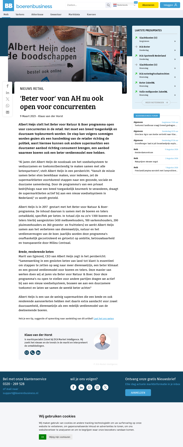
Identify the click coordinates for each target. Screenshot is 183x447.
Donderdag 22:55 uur (170, 131)
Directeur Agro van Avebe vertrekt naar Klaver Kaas (156, 134)
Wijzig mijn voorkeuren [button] (59, 437)
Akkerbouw (37, 14)
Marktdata (74, 14)
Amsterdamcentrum (144, 152)
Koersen (91, 14)
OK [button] (42, 437)
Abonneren (148, 5)
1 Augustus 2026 (172, 168)
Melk (6, 14)
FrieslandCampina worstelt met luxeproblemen (156, 170)
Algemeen (138, 122)
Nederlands (122, 5)
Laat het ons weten (104, 318)
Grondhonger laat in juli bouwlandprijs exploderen (156, 143)
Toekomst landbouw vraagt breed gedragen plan (156, 125)
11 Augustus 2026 (171, 149)
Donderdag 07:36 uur (170, 140)
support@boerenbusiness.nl (20, 393)
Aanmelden (138, 392)
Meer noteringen (154, 102)
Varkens (20, 14)
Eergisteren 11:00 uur (170, 122)
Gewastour (55, 14)
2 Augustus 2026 (171, 158)
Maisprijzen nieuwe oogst (146, 161)
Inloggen (168, 5)
